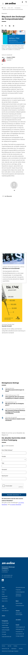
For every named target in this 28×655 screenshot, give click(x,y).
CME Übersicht (5, 610)
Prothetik (4, 632)
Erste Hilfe (4, 608)
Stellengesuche (19, 629)
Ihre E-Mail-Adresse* (7, 450)
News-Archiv (5, 601)
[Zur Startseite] (10, 3)
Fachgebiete (5, 620)
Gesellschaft (4, 596)
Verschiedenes (19, 633)
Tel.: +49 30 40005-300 (7, 575)
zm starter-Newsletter (15, 504)
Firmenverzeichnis (20, 605)
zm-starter (18, 619)
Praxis (3, 594)
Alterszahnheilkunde (20, 587)
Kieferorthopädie (5, 629)
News (3, 587)
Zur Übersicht (8, 196)
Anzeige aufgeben (20, 636)
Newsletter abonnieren (13, 494)
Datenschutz (4, 648)
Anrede (4, 456)
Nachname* (5, 475)
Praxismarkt (18, 631)
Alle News (4, 589)
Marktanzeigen (19, 603)
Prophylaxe (18, 589)
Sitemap (21, 648)
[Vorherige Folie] (3, 31)
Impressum (13, 648)
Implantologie (5, 625)
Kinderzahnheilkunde (6, 636)
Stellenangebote (19, 627)
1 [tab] (20, 31)
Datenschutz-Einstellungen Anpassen (10, 651)
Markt (17, 601)
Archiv (3, 615)
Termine (18, 610)
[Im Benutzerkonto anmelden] (22, 2)
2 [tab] (23, 31)
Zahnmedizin (5, 598)
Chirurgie (4, 634)
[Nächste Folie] (6, 31)
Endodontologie (5, 627)
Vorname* (4, 469)
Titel (3, 463)
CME (3, 606)
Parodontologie (5, 623)
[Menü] (3, 4)
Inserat (17, 624)
